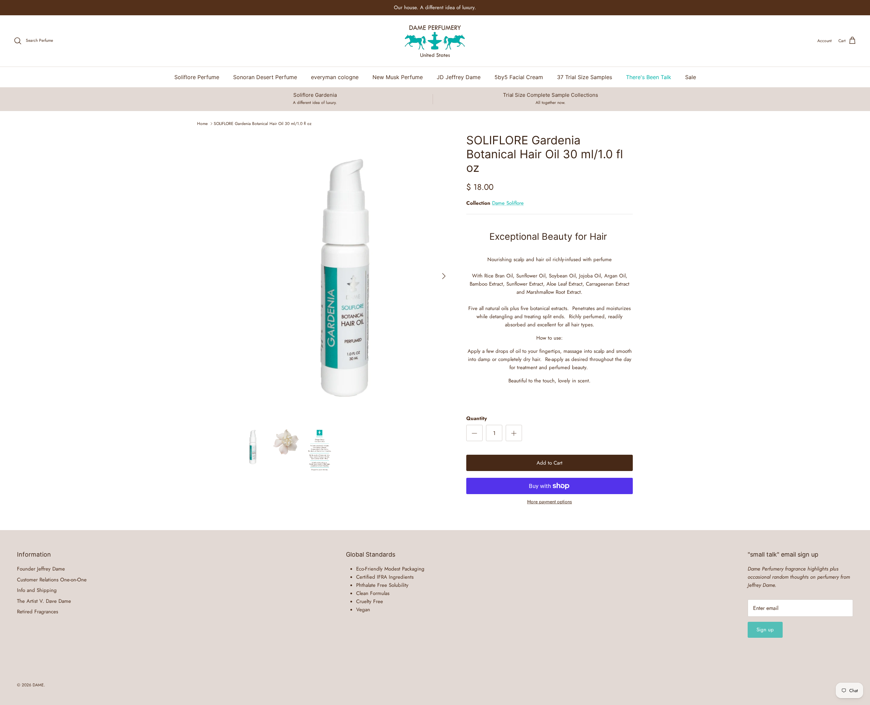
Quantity (476, 418)
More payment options (549, 502)
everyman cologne (335, 77)
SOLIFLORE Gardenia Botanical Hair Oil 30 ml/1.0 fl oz (263, 124)
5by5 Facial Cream (518, 77)
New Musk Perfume (397, 77)
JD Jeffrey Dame (459, 77)
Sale (690, 77)
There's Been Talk (648, 77)
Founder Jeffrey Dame (41, 569)
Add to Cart (549, 463)
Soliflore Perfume (196, 77)
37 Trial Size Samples (584, 77)
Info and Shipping (37, 590)
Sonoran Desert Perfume (265, 77)
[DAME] (435, 41)
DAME (38, 685)
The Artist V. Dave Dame (44, 601)
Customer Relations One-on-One (52, 579)
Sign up (765, 629)
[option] (344, 276)
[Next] (443, 276)
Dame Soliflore (508, 203)
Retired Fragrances (37, 611)
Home (202, 124)
